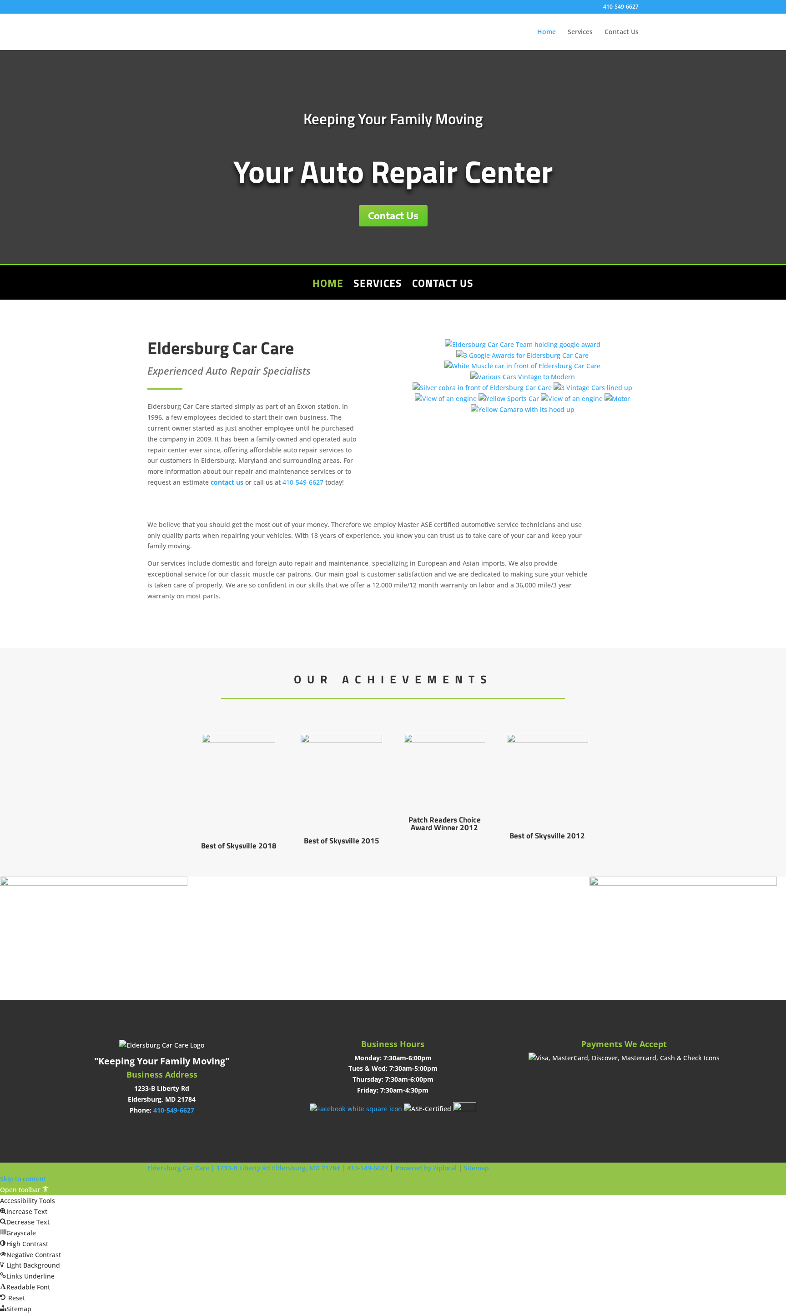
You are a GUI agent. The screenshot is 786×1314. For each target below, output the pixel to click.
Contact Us (622, 32)
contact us (227, 482)
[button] (24, 1189)
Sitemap (476, 1168)
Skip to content (23, 1178)
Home (546, 32)
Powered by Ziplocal (426, 1168)
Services (580, 32)
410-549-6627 (621, 7)
